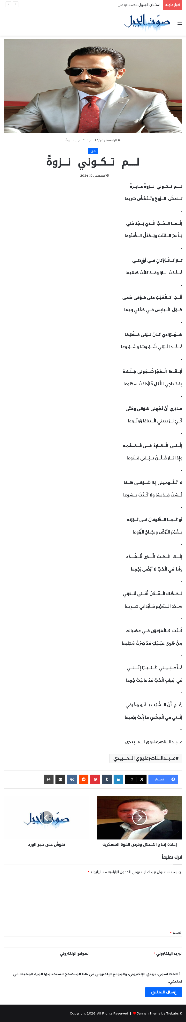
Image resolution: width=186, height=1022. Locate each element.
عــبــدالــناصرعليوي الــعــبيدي (144, 758)
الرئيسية (112, 140)
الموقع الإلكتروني (74, 953)
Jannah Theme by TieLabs (158, 1013)
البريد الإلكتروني (168, 953)
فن (100, 140)
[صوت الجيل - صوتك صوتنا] (147, 22)
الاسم (176, 933)
